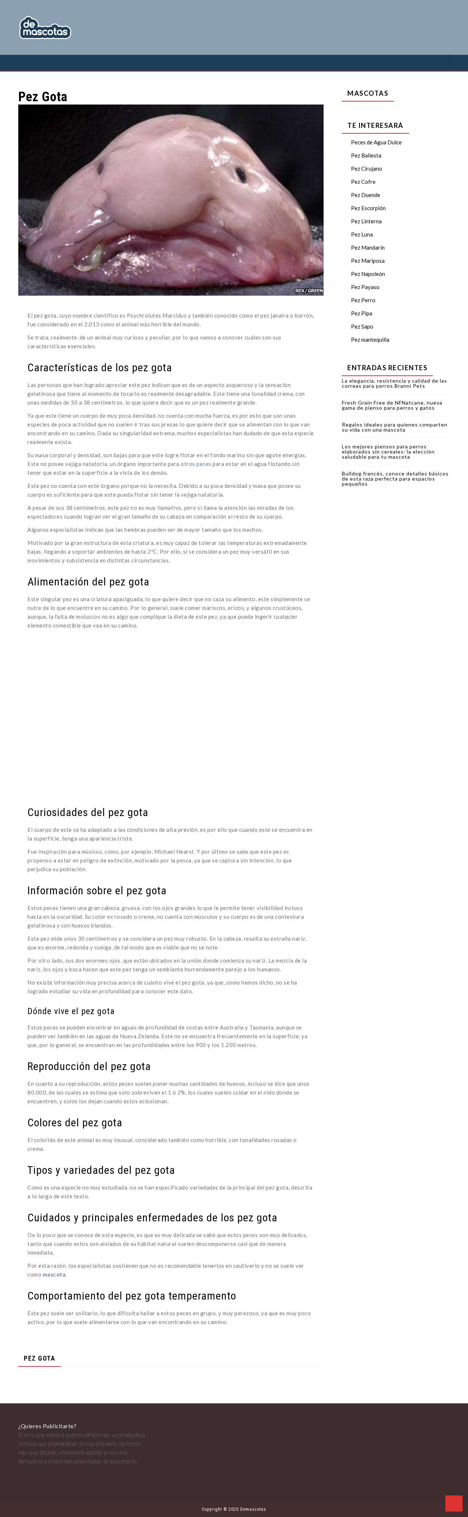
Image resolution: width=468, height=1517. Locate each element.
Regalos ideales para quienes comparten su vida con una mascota (395, 427)
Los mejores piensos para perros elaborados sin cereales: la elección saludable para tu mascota (388, 451)
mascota (54, 1274)
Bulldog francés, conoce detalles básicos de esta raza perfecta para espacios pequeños (395, 478)
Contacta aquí (35, 1470)
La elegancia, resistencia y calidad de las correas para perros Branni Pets (394, 383)
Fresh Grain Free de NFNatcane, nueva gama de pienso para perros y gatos (392, 405)
